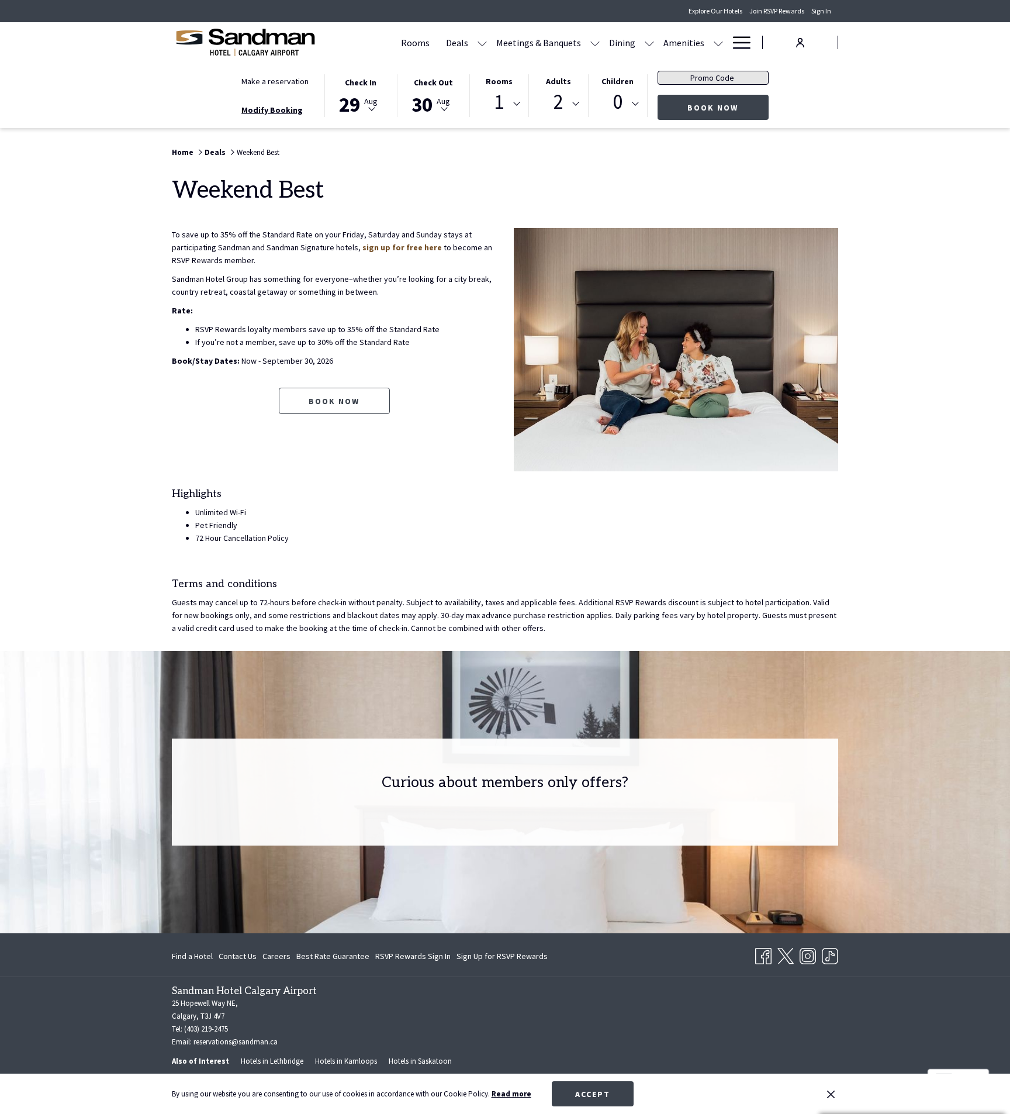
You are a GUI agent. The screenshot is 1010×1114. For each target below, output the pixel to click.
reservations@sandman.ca (235, 1042)
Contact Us (238, 956)
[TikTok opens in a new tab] (830, 953)
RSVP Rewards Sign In (413, 958)
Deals (215, 152)
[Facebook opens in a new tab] (763, 953)
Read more (511, 1094)
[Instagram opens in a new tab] (808, 953)
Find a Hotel (192, 956)
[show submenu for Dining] (649, 42)
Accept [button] (592, 1094)
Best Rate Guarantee (332, 956)
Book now (728, 107)
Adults (558, 81)
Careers (276, 956)
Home (182, 152)
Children (617, 81)
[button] (361, 94)
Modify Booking (272, 110)
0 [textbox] (617, 102)
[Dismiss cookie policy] (831, 1094)
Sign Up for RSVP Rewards (502, 958)
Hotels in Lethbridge (272, 1061)
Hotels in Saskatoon (420, 1061)
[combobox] (499, 104)
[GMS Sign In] (800, 41)
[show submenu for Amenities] (718, 42)
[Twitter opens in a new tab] (785, 953)
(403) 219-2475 (206, 1029)
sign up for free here (402, 247)
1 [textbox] (499, 102)
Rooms (499, 81)
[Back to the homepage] (245, 42)
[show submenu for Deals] (482, 42)
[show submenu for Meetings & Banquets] (595, 42)
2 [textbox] (558, 102)
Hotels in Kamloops (346, 1061)
